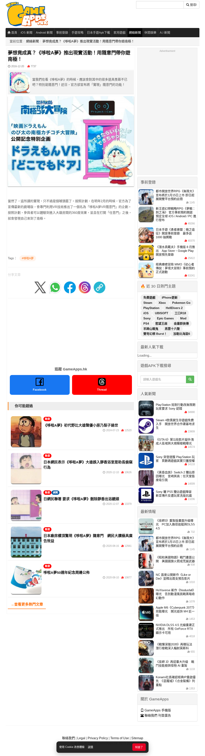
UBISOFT (162, 313)
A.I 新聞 (165, 32)
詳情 (90, 746)
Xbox (163, 302)
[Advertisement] (71, 331)
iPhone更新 (170, 297)
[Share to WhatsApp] (55, 287)
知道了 (139, 747)
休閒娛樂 (150, 32)
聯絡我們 (68, 738)
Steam (148, 302)
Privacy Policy (98, 738)
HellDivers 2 (174, 308)
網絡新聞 (135, 32)
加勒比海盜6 (181, 333)
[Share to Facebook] (70, 287)
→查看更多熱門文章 (27, 604)
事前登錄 (62, 32)
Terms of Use (119, 738)
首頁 (13, 32)
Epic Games (166, 318)
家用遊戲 (120, 32)
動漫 (47, 419)
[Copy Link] (99, 287)
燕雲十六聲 (172, 328)
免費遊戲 (149, 297)
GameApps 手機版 (157, 710)
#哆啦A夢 (28, 258)
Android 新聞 (44, 32)
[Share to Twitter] (40, 287)
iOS (146, 313)
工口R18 (180, 313)
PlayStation (151, 308)
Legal (81, 738)
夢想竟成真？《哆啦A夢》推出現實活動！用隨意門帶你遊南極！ (88, 41)
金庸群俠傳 (181, 323)
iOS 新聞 (26, 32)
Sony (147, 318)
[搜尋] (190, 379)
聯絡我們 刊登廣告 (157, 715)
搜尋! (193, 4)
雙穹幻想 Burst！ (155, 333)
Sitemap (137, 738)
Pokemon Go (181, 302)
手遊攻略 (77, 32)
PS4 (146, 323)
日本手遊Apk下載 (98, 32)
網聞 (55, 492)
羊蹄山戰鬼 (151, 328)
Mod (183, 318)
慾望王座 (161, 323)
